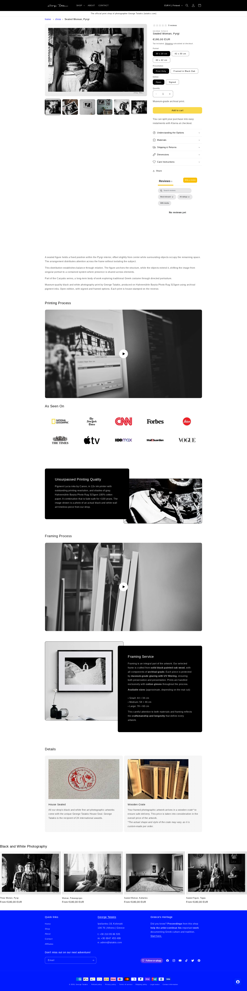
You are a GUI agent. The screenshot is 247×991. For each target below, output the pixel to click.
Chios (58, 19)
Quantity (156, 88)
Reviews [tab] (165, 181)
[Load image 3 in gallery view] (87, 107)
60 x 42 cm (161, 60)
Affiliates (49, 944)
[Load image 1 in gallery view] (53, 107)
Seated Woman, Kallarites (136, 898)
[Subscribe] (93, 960)
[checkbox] (164, 203)
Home (48, 19)
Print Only (161, 71)
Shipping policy (141, 984)
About (48, 934)
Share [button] (159, 171)
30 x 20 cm (161, 53)
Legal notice (155, 984)
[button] (80, 5)
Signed (172, 82)
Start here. (156, 936)
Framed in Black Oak (184, 71)
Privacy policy (110, 984)
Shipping (169, 44)
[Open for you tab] (237, 981)
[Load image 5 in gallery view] (122, 107)
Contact (48, 939)
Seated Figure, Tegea (196, 898)
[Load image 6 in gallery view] (139, 107)
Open (158, 82)
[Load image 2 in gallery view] (70, 107)
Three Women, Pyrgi (9, 898)
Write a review (190, 180)
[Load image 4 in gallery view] (105, 107)
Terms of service (125, 984)
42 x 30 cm (180, 53)
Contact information (170, 984)
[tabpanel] (177, 216)
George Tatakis (107, 917)
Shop (47, 929)
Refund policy (96, 984)
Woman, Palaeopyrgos (72, 898)
